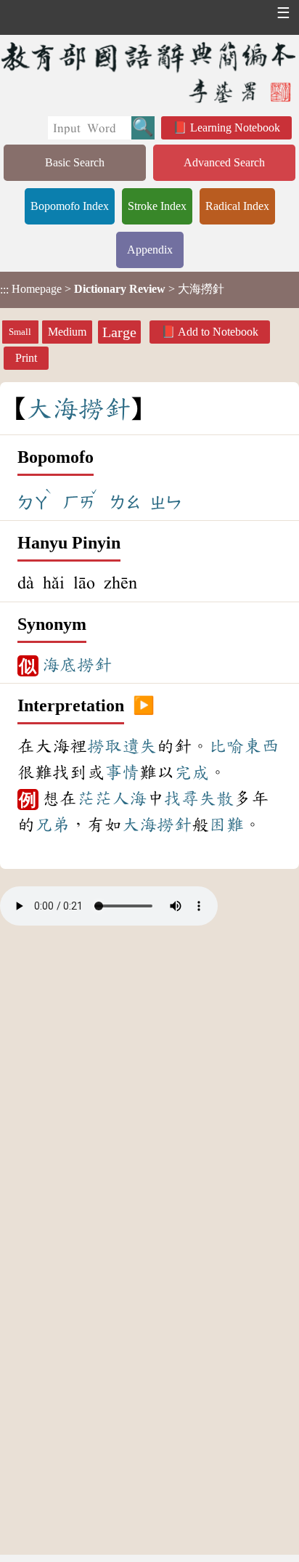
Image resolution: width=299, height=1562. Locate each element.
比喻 (226, 746)
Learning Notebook (235, 127)
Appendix (150, 249)
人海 (129, 798)
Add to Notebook (218, 331)
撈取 (104, 746)
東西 (261, 746)
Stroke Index (157, 206)
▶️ (144, 706)
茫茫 (94, 798)
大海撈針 (157, 824)
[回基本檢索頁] (149, 72)
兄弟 (52, 824)
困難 (226, 824)
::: (4, 289)
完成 (191, 772)
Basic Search (75, 162)
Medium (67, 331)
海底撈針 (77, 664)
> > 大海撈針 (112, 289)
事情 (122, 772)
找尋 (181, 798)
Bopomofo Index (69, 206)
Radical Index (237, 206)
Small (20, 332)
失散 (216, 798)
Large (119, 332)
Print (26, 358)
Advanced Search (224, 162)
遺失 (139, 746)
